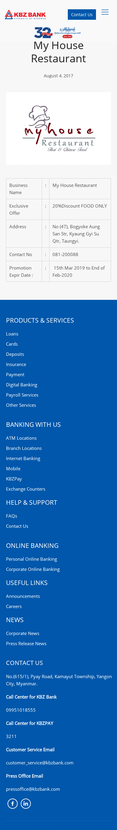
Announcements (23, 596)
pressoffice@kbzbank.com (33, 789)
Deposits (15, 354)
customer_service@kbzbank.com (40, 763)
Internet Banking (23, 458)
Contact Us (82, 14)
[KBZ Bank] (25, 14)
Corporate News (22, 633)
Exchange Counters (25, 489)
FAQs (11, 516)
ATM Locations (21, 438)
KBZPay (14, 479)
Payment (15, 374)
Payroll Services (22, 395)
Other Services (21, 405)
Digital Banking (21, 385)
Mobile (13, 468)
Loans (12, 334)
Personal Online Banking (31, 559)
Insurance (16, 364)
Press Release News (26, 643)
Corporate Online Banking (33, 569)
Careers (14, 606)
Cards (12, 344)
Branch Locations (24, 448)
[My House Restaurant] (58, 128)
